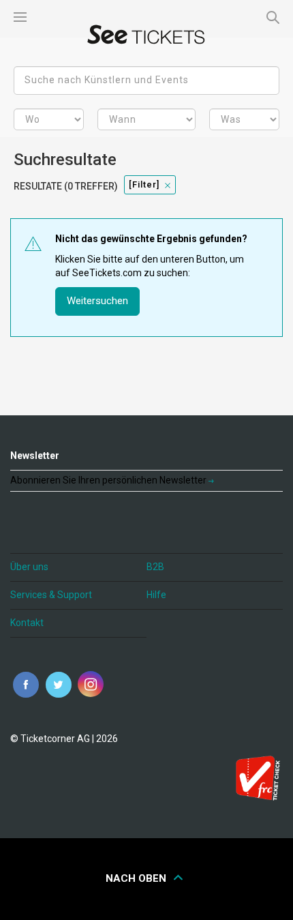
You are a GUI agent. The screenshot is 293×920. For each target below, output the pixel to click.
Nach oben (137, 878)
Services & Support (51, 594)
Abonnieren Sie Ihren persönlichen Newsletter (109, 480)
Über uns (29, 566)
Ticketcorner (146, 34)
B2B (155, 566)
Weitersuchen (97, 301)
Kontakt (27, 622)
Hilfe (156, 594)
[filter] (144, 184)
